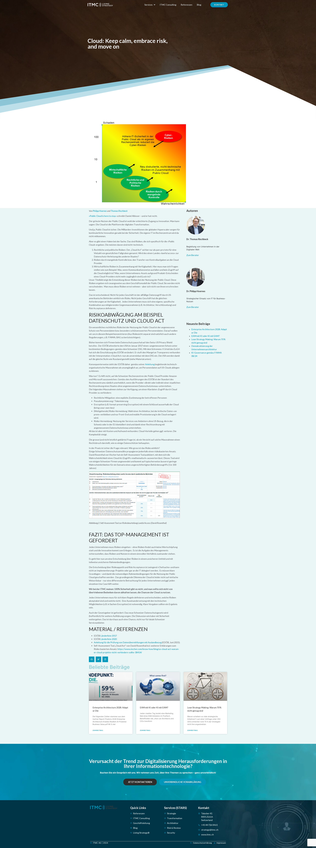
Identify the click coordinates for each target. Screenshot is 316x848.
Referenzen (186, 4)
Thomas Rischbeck (119, 210)
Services (148, 4)
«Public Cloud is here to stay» (103, 216)
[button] (91, 659)
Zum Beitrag (98, 730)
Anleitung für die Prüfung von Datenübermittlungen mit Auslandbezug (128, 642)
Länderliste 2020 (108, 639)
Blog (199, 4)
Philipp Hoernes (100, 210)
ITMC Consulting (168, 4)
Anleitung (150, 364)
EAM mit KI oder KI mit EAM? (205, 336)
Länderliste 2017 (108, 635)
